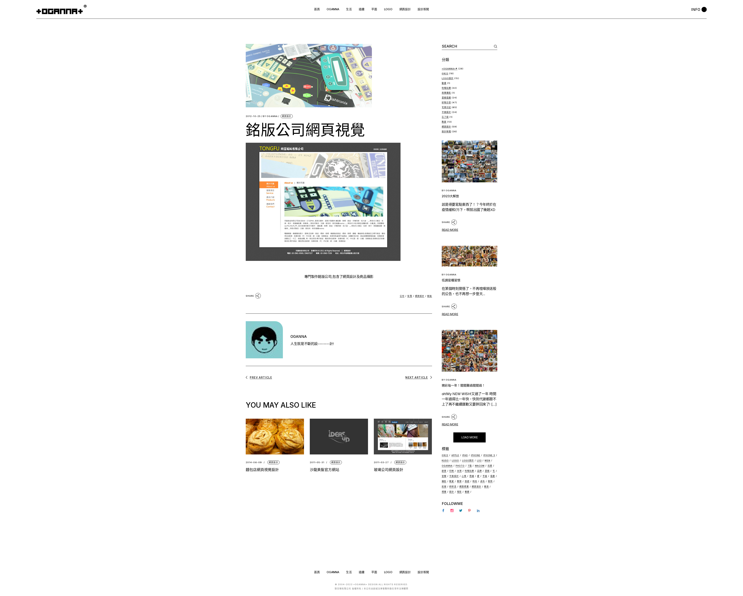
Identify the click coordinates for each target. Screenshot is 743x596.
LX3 (479, 460)
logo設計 (468, 460)
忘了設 (445, 117)
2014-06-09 (254, 462)
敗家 (444, 121)
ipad (465, 455)
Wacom (480, 465)
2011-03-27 (381, 462)
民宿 (444, 486)
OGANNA (270, 116)
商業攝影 (446, 92)
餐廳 (467, 491)
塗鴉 (487, 471)
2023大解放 (450, 196)
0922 (445, 73)
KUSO (445, 460)
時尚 (475, 481)
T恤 (470, 465)
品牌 (479, 471)
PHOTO (460, 465)
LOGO (388, 572)
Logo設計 (448, 78)
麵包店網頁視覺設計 (262, 470)
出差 (490, 465)
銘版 (429, 296)
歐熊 (490, 481)
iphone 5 (489, 455)
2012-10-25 (253, 116)
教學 (459, 481)
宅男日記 (446, 107)
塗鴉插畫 (446, 97)
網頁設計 (286, 116)
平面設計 (446, 112)
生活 (349, 572)
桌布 (482, 481)
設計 (451, 491)
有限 (409, 296)
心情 (464, 476)
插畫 (492, 476)
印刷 (451, 471)
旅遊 (467, 481)
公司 (402, 296)
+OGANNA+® (450, 68)
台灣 (459, 471)
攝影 (444, 481)
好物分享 (446, 102)
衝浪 (486, 486)
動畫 (444, 83)
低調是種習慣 (451, 280)
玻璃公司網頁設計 (388, 470)
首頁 (317, 572)
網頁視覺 (464, 486)
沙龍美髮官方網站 (324, 470)
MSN (487, 460)
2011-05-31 (317, 462)
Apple (455, 455)
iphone (475, 455)
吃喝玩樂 (446, 88)
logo (455, 460)
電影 (459, 491)
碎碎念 (452, 486)
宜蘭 (444, 476)
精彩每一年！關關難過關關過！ (463, 385)
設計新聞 (446, 131)
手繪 (485, 476)
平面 (374, 572)
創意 (444, 471)
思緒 (471, 476)
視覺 (444, 491)
